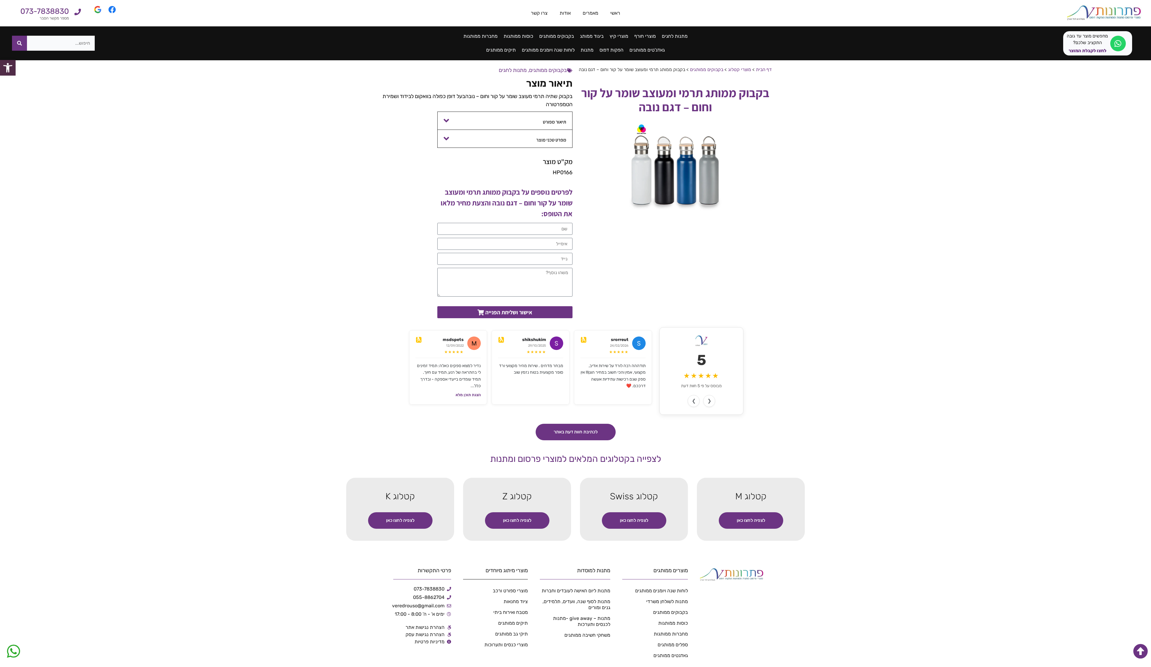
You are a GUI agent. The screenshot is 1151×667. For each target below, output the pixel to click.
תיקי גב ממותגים (511, 634)
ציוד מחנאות (516, 601)
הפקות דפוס (611, 50)
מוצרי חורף (645, 36)
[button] (505, 121)
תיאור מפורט (554, 122)
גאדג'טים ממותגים (647, 50)
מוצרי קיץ (619, 36)
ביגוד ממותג (592, 36)
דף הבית (764, 69)
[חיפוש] (19, 43)
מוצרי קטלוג (739, 69)
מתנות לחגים (675, 36)
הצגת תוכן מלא (468, 395)
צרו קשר (539, 13)
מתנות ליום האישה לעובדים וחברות (576, 591)
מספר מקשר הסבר (54, 18)
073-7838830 (44, 11)
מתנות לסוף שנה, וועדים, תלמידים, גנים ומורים (576, 604)
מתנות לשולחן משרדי (667, 601)
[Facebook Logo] (108, 13)
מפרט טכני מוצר (551, 140)
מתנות (587, 50)
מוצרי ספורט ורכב (510, 591)
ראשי (615, 13)
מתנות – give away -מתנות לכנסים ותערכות (581, 621)
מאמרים (590, 13)
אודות (565, 13)
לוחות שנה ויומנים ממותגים (548, 50)
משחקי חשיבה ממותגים (587, 635)
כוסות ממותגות (518, 36)
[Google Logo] (94, 13)
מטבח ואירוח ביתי (510, 612)
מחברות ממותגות (480, 36)
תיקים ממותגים (501, 50)
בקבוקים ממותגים (556, 36)
